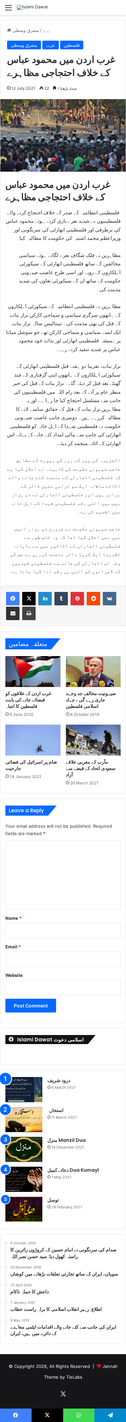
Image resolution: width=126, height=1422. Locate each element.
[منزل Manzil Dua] (23, 1149)
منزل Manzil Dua (66, 1140)
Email (13, 946)
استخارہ (55, 1110)
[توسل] (23, 1209)
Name (13, 918)
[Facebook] (12, 598)
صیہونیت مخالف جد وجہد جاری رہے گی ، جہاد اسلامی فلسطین (91, 699)
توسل (53, 1200)
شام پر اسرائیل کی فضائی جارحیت (31, 765)
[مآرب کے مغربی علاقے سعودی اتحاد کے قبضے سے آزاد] (93, 740)
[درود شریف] (23, 1089)
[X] (29, 598)
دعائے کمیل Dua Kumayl (73, 1170)
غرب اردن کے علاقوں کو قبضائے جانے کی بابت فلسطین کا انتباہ (28, 699)
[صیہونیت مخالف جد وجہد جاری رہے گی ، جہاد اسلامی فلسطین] (93, 671)
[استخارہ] (23, 1119)
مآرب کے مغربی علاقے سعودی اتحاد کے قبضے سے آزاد (91, 768)
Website (14, 975)
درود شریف (58, 1080)
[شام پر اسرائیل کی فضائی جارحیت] (32, 740)
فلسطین (72, 45)
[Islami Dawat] (32, 7)
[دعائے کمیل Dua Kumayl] (23, 1179)
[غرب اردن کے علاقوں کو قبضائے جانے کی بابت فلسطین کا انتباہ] (32, 671)
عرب (50, 45)
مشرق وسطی (25, 30)
